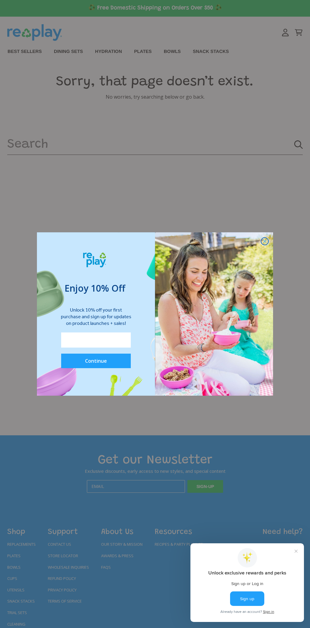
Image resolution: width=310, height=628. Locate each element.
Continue (96, 361)
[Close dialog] (265, 241)
